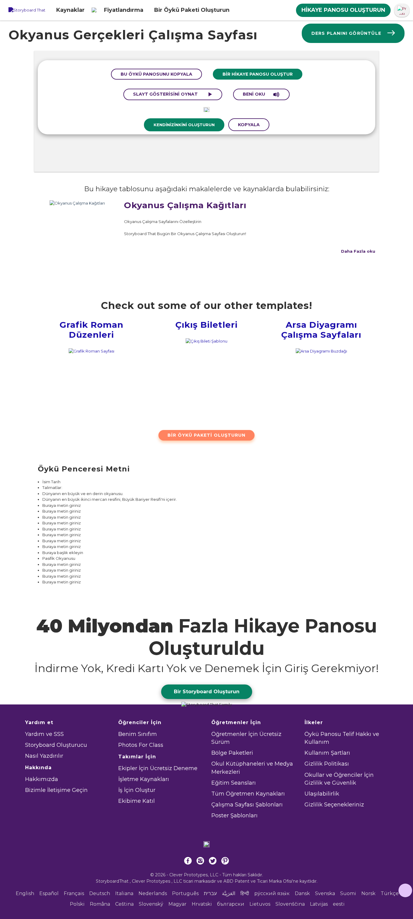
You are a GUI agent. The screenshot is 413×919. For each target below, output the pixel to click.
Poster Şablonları (234, 815)
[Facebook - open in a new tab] (188, 862)
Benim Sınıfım (137, 734)
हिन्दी (244, 893)
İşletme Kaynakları (143, 779)
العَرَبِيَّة (228, 893)
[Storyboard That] (26, 10)
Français (74, 893)
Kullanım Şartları (327, 753)
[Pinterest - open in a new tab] (225, 862)
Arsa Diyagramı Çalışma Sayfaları (321, 330)
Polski (77, 904)
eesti (339, 904)
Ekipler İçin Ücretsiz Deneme (157, 768)
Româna (100, 904)
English (25, 893)
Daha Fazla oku (358, 251)
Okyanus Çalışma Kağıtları (185, 205)
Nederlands (152, 893)
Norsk (368, 893)
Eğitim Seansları (233, 783)
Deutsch (99, 893)
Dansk (302, 893)
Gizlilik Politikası (326, 763)
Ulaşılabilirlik (321, 793)
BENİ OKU (254, 94)
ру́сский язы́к (272, 893)
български (230, 904)
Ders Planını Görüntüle (346, 33)
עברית (210, 893)
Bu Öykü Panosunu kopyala (156, 74)
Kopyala (249, 124)
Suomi (348, 893)
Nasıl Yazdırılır (44, 756)
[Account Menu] (401, 10)
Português (185, 893)
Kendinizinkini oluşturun (184, 124)
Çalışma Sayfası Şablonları (247, 804)
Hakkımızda (41, 779)
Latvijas (319, 904)
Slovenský (151, 904)
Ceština (124, 904)
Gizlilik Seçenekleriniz (334, 804)
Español (49, 893)
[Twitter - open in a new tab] (212, 862)
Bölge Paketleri (232, 753)
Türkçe (390, 893)
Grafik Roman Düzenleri (91, 330)
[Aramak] (94, 10)
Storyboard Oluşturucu (56, 745)
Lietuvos (259, 904)
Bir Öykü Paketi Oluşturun (206, 435)
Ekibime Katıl (136, 801)
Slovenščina (290, 904)
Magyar (177, 904)
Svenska (325, 893)
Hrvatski (202, 904)
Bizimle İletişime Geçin (56, 790)
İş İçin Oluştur (136, 790)
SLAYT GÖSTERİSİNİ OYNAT (166, 94)
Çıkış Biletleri (206, 325)
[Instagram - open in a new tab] (200, 862)
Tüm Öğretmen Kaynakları (248, 793)
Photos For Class (140, 745)
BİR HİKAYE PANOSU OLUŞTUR (258, 74)
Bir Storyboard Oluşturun (206, 691)
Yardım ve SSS (44, 734)
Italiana (124, 893)
